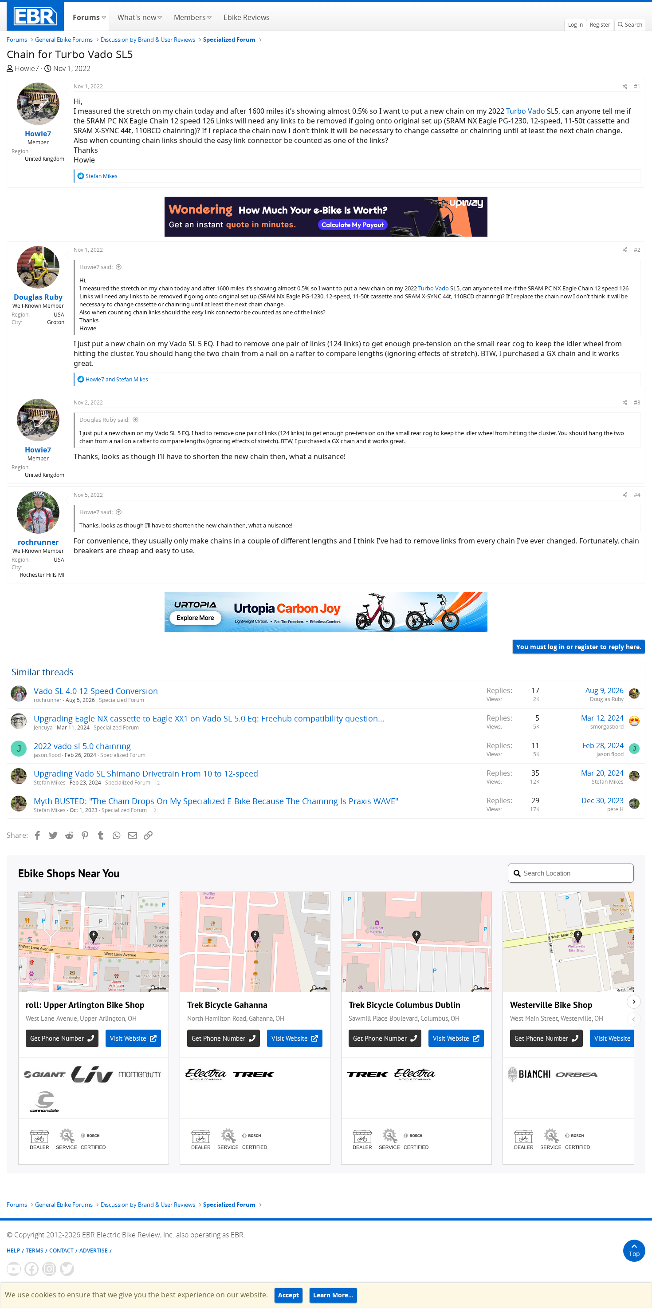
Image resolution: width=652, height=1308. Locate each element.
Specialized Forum (121, 700)
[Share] (625, 86)
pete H (615, 809)
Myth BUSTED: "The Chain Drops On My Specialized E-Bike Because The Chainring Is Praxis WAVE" (216, 801)
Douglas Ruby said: (104, 420)
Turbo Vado (525, 111)
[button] (103, 16)
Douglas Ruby (607, 699)
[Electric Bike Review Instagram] (49, 1269)
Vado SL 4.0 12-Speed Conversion (96, 691)
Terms (34, 1250)
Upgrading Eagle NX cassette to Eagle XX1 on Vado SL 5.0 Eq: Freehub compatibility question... (209, 718)
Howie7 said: (96, 267)
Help (13, 1250)
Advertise (93, 1250)
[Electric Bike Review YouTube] (14, 1269)
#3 (637, 402)
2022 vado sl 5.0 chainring (82, 746)
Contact (61, 1250)
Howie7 (27, 68)
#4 (637, 495)
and (117, 379)
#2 (637, 250)
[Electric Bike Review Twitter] (67, 1269)
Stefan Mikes (50, 782)
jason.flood (47, 755)
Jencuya (43, 727)
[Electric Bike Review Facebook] (31, 1269)
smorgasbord (607, 726)
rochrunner (48, 700)
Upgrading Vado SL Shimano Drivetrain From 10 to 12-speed (146, 773)
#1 (637, 86)
